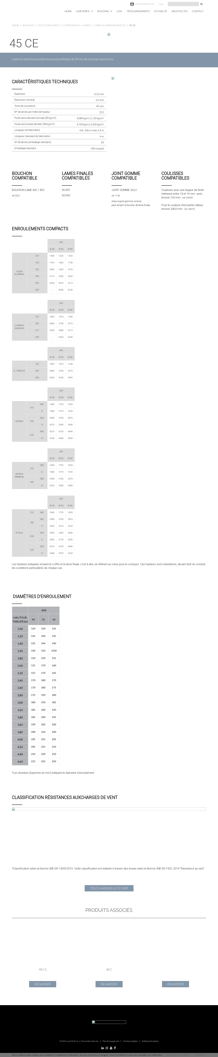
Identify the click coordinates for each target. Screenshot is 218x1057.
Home (15, 25)
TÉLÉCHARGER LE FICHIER (109, 888)
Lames (86, 25)
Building (28, 25)
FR (160, 4)
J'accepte (199, 1054)
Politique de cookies (177, 1054)
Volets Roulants (49, 25)
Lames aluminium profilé (110, 25)
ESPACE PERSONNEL (144, 4)
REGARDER (42, 984)
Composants (71, 25)
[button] (84, 11)
